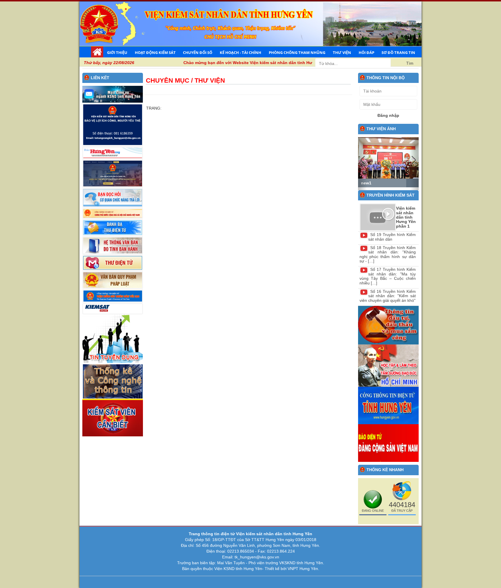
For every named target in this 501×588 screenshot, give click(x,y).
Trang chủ (97, 51)
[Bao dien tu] (388, 365)
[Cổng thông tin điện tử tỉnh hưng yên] (388, 405)
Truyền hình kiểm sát (390, 195)
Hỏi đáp (366, 52)
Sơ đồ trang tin (398, 52)
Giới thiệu (117, 52)
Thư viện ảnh (381, 128)
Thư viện (342, 52)
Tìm (409, 63)
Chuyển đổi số (197, 52)
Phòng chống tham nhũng (297, 52)
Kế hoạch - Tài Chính (240, 52)
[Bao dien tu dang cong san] (388, 442)
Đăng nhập (388, 115)
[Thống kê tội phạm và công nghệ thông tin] (112, 380)
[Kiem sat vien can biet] (112, 417)
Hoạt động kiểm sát (155, 52)
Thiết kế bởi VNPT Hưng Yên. (292, 568)
